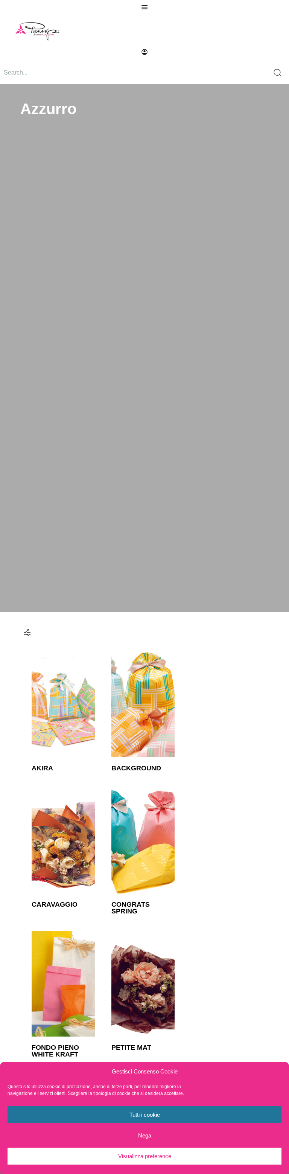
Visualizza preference (144, 1156)
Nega (144, 1135)
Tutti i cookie (144, 1114)
